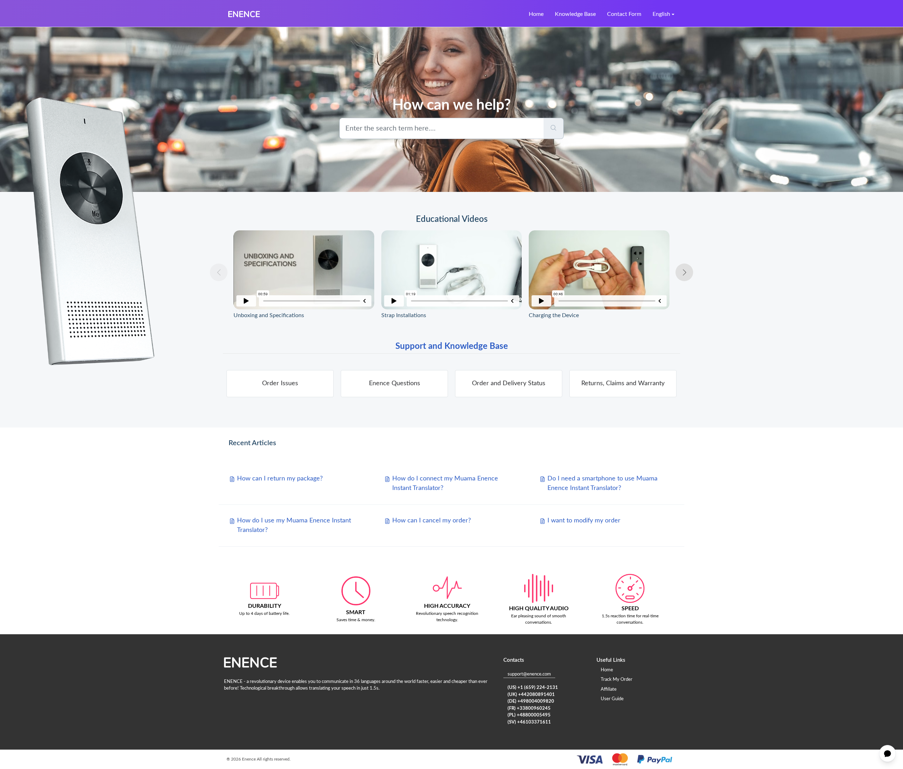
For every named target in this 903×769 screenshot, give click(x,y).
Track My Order (616, 679)
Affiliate (609, 689)
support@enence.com (529, 674)
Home (536, 14)
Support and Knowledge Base (451, 346)
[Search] (554, 128)
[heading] (280, 384)
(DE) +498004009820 (531, 701)
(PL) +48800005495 (529, 715)
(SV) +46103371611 (529, 722)
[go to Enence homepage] (244, 14)
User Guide (612, 699)
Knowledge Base (575, 14)
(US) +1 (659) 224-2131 (533, 687)
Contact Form (624, 14)
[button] (684, 272)
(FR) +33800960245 (529, 708)
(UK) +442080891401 (531, 694)
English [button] (661, 14)
